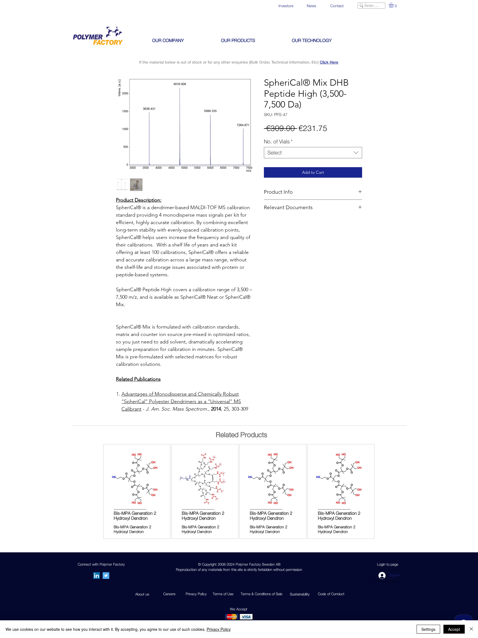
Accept (454, 629)
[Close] (471, 629)
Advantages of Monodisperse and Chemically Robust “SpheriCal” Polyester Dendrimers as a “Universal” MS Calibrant (181, 401)
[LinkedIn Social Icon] (96, 575)
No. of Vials (278, 141)
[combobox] (313, 152)
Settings (428, 629)
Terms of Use (223, 594)
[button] (394, 4)
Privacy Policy (219, 629)
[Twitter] (106, 575)
